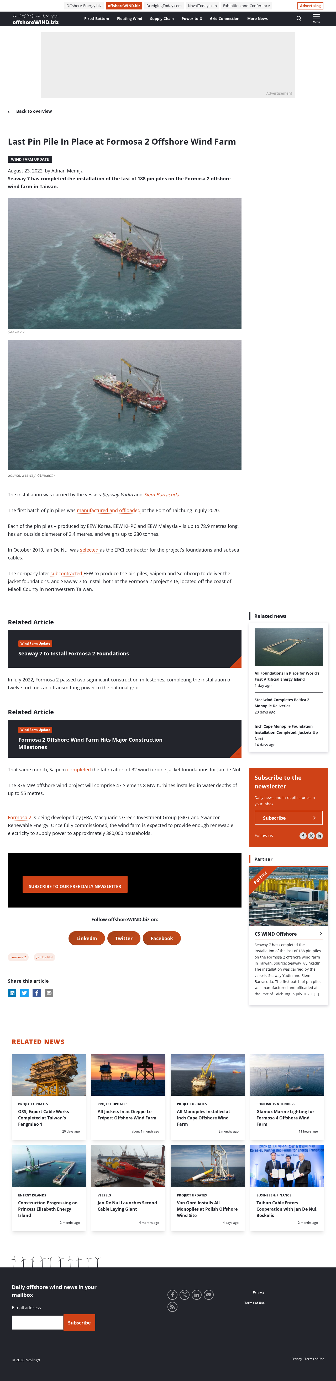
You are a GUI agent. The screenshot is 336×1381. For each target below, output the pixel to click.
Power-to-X (192, 18)
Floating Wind (129, 18)
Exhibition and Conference (246, 5)
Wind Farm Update (30, 159)
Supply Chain (162, 18)
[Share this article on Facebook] (37, 993)
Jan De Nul (44, 958)
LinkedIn (86, 938)
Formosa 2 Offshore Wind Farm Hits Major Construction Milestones (90, 743)
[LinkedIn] (319, 836)
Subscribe (274, 818)
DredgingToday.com (164, 5)
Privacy (259, 1292)
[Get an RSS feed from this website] (172, 1307)
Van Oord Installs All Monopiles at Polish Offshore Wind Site (207, 1209)
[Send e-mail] (209, 1295)
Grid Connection (224, 18)
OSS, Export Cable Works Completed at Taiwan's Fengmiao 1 (43, 1118)
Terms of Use (254, 1303)
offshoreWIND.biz (124, 5)
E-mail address (26, 1308)
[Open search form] (299, 19)
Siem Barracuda (161, 494)
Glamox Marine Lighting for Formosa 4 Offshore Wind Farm (285, 1118)
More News (257, 18)
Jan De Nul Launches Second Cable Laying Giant (127, 1206)
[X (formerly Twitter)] (311, 836)
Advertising (310, 5)
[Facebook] (303, 836)
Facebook (162, 938)
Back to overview (33, 111)
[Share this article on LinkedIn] (12, 993)
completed (79, 769)
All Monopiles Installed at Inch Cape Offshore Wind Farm (203, 1118)
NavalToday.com (202, 5)
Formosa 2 (19, 817)
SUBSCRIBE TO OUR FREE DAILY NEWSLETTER (75, 886)
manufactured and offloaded (108, 510)
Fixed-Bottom (96, 18)
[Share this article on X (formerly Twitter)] (24, 993)
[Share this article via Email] (49, 993)
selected (90, 550)
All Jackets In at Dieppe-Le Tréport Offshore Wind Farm (127, 1115)
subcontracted (66, 573)
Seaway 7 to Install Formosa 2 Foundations (73, 653)
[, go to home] (36, 19)
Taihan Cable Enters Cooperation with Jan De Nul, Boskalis (287, 1209)
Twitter (124, 938)
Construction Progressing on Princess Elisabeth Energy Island (48, 1209)
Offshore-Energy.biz (84, 5)
